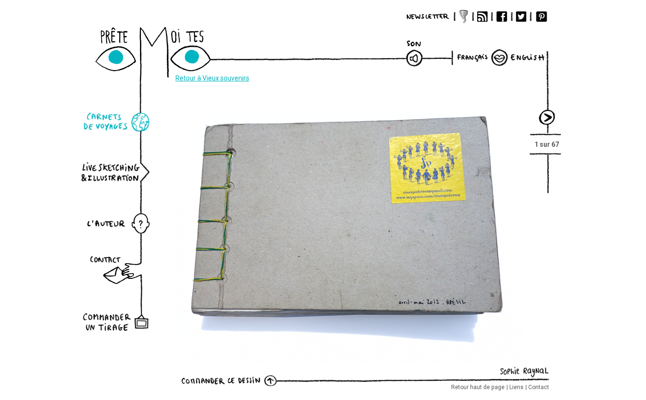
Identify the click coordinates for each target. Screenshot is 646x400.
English (527, 57)
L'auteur (117, 222)
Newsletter (427, 16)
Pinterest (541, 16)
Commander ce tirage (226, 380)
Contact (538, 387)
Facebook (501, 16)
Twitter (521, 16)
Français (474, 57)
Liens (516, 387)
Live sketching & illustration (117, 172)
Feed (482, 16)
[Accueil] (164, 56)
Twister (464, 16)
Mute (414, 54)
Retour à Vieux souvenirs (212, 78)
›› (548, 112)
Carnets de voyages (117, 122)
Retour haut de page (478, 387)
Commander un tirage (117, 315)
